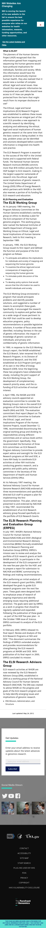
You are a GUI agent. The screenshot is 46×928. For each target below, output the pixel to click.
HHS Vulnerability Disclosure (24, 887)
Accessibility (24, 853)
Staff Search (24, 863)
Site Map (24, 858)
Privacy (24, 878)
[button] (32, 838)
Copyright (24, 882)
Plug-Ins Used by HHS (24, 868)
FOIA (24, 873)
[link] (5, 796)
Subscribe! (12, 769)
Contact (24, 848)
